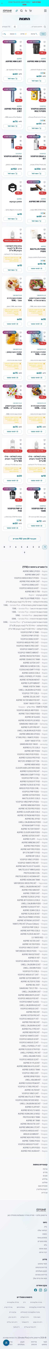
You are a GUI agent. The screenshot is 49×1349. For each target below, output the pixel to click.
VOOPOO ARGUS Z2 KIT (33, 1042)
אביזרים (44, 1192)
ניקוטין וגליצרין (41, 1189)
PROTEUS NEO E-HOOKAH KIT (31, 876)
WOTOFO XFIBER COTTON (32, 761)
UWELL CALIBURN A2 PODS (33, 822)
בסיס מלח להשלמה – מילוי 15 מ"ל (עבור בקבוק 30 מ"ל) (26, 601)
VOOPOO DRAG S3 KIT (34, 639)
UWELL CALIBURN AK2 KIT (33, 886)
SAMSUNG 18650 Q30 (33, 724)
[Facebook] (35, 1290)
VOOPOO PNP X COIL (34, 778)
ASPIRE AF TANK (36, 1120)
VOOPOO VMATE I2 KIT (33, 1035)
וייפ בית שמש (37, 1322)
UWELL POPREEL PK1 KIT (33, 1052)
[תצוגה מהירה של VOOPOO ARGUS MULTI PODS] (44, 93)
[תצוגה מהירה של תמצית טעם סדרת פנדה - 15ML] (44, 336)
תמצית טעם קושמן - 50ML (31, 615)
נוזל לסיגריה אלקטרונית (37, 1307)
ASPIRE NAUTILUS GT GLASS (31, 866)
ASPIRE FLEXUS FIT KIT (34, 907)
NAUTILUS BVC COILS (34, 798)
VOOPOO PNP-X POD (34, 635)
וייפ (24, 1302)
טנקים (45, 1175)
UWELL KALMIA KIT (36, 1080)
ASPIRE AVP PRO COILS (34, 930)
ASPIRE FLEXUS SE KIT (34, 913)
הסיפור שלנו (42, 1230)
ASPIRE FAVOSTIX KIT (34, 954)
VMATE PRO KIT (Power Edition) (30, 924)
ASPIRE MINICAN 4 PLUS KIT (32, 1066)
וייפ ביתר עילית (12, 1322)
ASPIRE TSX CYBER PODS (33, 713)
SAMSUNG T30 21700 (33, 988)
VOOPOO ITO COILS (35, 971)
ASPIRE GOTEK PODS (34, 795)
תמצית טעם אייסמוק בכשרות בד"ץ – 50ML (25, 622)
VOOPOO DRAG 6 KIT (34, 585)
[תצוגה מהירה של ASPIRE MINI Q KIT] (20, 46)
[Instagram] (40, 1290)
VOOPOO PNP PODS (34, 791)
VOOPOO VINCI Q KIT (34, 1093)
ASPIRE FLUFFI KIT (36, 1107)
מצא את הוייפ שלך (40, 1278)
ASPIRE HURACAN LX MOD (32, 1113)
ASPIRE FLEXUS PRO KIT (33, 771)
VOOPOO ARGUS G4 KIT (33, 588)
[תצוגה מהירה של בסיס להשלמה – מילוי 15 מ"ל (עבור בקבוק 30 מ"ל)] (44, 444)
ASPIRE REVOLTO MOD (34, 1110)
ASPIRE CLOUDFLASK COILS (32, 812)
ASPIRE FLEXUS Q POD (34, 896)
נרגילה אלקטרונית (13, 1302)
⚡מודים (24, 34)
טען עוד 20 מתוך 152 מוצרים (24, 539)
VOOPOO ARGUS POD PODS (31, 961)
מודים (45, 1172)
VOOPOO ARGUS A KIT (33, 1130)
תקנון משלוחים (41, 1271)
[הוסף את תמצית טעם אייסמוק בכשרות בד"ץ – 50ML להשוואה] (20, 394)
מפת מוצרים (42, 1241)
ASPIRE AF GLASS (36, 717)
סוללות (44, 1182)
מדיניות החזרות (41, 1274)
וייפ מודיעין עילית (30, 1327)
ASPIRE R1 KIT (37, 957)
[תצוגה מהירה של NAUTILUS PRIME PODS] (44, 233)
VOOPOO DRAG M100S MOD (31, 1100)
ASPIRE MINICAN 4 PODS (33, 734)
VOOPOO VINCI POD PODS (32, 754)
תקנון (24, 4)
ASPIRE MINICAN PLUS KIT (32, 995)
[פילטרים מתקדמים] (15, 27)
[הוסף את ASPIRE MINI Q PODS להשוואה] (44, 50)
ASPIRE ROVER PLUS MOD (32, 720)
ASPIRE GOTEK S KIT (35, 663)
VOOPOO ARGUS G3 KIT (33, 1039)
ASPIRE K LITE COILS (35, 747)
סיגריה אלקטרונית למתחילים (30, 1312)
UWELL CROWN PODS (35, 968)
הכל (43, 34)
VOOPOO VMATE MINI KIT (32, 652)
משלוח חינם (21, 1307)
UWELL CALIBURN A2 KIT (34, 1025)
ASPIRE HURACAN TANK (33, 880)
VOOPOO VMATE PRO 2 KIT (31, 646)
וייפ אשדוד (25, 1322)
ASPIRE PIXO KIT (36, 1012)
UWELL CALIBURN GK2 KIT (33, 1103)
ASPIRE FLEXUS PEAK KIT (33, 1083)
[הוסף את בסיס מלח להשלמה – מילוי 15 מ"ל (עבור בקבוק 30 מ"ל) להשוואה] (20, 237)
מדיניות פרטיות (41, 1267)
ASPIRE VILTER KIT (36, 1090)
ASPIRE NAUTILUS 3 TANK (32, 1097)
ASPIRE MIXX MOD (36, 764)
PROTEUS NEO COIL (35, 873)
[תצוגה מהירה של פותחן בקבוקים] (20, 186)
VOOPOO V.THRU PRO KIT (32, 1086)
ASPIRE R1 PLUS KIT (35, 1063)
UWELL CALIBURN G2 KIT (34, 964)
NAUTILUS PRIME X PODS (33, 917)
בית (45, 1227)
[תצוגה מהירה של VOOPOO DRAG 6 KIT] (44, 141)
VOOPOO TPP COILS (34, 693)
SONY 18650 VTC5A (35, 703)
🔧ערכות (34, 34)
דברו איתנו (43, 1252)
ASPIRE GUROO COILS (34, 673)
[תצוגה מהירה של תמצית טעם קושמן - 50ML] (20, 336)
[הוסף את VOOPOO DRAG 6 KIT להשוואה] (44, 144)
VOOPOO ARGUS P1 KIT (33, 1019)
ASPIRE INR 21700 (36, 591)
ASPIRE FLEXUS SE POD (33, 785)
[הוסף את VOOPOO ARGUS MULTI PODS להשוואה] (44, 97)
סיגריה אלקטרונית (36, 1302)
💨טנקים (13, 34)
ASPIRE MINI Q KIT (36, 574)
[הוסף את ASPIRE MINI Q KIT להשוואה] (20, 50)
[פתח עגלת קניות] (30, 11)
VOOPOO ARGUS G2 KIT (33, 1059)
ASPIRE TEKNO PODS (34, 1141)
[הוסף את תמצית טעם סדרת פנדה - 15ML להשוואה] (44, 340)
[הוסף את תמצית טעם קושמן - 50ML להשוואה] (20, 340)
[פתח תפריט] (45, 10)
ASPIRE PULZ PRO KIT (34, 1029)
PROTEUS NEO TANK (35, 1117)
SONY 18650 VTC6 (36, 741)
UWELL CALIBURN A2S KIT (33, 1005)
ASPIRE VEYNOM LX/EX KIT (32, 920)
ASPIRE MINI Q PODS (35, 571)
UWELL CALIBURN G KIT (34, 991)
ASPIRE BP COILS (36, 856)
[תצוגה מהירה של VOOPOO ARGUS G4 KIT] (20, 141)
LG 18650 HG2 (39, 937)
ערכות (45, 1169)
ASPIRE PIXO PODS (35, 846)
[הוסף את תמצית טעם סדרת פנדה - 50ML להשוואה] (44, 394)
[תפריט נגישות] (6, 1343)
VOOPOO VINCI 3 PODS (33, 859)
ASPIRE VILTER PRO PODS (33, 808)
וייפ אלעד (16, 1327)
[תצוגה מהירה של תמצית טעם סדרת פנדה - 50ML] (44, 390)
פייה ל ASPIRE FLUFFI (35, 839)
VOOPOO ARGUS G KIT (33, 1008)
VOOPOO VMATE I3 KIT (33, 649)
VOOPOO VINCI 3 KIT (34, 1073)
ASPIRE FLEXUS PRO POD (33, 757)
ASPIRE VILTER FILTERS (34, 981)
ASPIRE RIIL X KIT (36, 985)
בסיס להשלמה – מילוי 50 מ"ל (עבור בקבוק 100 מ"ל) (27, 629)
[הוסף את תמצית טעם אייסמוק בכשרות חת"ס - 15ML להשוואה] (44, 286)
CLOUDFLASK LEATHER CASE (31, 768)
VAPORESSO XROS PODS (31, 951)
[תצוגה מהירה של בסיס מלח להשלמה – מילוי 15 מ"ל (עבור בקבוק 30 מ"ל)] (20, 233)
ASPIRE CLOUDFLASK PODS (32, 832)
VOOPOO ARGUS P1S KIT (32, 1144)
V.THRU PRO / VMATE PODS (31, 737)
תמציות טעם (42, 1186)
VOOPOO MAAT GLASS (33, 1002)
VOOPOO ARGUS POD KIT (32, 998)
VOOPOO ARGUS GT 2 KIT (32, 974)
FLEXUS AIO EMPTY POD (33, 669)
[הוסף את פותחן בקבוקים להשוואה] (20, 190)
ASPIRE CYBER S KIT (35, 893)
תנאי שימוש (42, 1264)
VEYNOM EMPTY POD (34, 825)
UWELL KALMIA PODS (35, 1056)
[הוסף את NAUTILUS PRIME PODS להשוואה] (44, 237)
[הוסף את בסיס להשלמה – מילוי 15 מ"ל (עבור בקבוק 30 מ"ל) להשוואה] (44, 448)
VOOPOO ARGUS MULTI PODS (30, 578)
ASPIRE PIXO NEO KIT (34, 1022)
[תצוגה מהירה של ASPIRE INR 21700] (44, 186)
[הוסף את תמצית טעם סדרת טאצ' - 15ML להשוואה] (20, 286)
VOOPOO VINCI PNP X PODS (31, 802)
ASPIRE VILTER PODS (34, 944)
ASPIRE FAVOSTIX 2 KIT (34, 1124)
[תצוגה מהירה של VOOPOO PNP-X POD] (20, 493)
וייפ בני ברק (12, 1317)
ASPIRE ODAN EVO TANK (33, 659)
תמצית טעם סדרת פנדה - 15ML (29, 612)
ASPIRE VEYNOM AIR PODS (32, 815)
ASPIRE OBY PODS (36, 751)
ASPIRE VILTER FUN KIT (34, 829)
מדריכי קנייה (8, 1307)
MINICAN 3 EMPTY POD (34, 774)
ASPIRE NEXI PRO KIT (35, 1032)
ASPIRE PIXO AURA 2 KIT (33, 581)
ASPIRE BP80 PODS (35, 1076)
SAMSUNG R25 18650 (33, 744)
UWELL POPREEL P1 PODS (33, 676)
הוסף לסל (35, 81)
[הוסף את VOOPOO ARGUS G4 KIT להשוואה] (20, 144)
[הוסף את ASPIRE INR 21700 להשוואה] (44, 190)
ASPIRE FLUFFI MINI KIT (34, 683)
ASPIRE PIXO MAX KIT (34, 890)
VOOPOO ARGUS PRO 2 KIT (32, 642)
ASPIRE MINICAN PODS (34, 805)
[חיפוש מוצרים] (21, 10)
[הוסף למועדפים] (44, 42)
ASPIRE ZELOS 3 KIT (35, 696)
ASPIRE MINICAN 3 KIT (34, 842)
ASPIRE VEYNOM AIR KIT (33, 679)
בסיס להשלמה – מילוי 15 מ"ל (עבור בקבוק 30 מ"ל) (28, 625)
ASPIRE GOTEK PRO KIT (34, 1015)
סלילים (44, 1179)
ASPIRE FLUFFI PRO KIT (34, 727)
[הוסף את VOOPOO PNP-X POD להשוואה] (20, 497)
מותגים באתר (42, 1237)
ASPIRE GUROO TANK (34, 1069)
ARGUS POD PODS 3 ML (33, 788)
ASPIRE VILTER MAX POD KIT (31, 700)
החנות (44, 1234)
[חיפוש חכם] (17, 11)
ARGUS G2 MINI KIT (35, 1134)
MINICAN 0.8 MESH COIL (33, 666)
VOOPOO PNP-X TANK (34, 632)
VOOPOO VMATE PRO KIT (32, 863)
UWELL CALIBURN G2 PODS (33, 690)
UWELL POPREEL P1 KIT (34, 1046)
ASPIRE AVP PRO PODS (34, 849)
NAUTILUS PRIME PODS (34, 598)
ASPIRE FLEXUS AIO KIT (34, 934)
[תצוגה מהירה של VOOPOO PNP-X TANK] (44, 493)
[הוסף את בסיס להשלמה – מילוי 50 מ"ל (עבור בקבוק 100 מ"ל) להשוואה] (20, 448)
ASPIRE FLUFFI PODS (35, 1147)
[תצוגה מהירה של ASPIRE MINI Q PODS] (44, 46)
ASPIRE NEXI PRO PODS (33, 1137)
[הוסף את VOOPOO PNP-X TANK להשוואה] (44, 497)
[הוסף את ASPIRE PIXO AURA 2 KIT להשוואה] (20, 97)
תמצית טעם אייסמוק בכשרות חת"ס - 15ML (25, 605)
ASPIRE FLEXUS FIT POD (33, 781)
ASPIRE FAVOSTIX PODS (33, 656)
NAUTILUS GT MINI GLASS (33, 869)
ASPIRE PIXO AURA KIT (34, 1151)
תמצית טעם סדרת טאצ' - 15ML (29, 608)
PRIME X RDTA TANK (35, 686)
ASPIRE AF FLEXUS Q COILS (32, 900)
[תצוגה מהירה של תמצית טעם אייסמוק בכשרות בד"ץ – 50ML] (20, 390)
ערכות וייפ (12, 1312)
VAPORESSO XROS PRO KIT (30, 883)
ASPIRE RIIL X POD (36, 818)
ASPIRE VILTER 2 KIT (35, 941)
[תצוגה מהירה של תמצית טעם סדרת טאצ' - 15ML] (20, 282)
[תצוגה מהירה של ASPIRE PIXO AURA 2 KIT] (20, 93)
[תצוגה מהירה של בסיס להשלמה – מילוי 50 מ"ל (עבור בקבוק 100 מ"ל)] (20, 444)
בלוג (45, 1245)
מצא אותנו (43, 1248)
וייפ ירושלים (25, 1317)
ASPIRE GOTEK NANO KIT (33, 978)
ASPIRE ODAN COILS (35, 910)
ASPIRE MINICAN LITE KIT (33, 1127)
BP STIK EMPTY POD (35, 852)
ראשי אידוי (36, 1317)
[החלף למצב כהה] (26, 11)
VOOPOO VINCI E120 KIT (33, 947)
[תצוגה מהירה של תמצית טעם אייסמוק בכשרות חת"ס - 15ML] (44, 282)
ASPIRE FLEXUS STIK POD (33, 1049)
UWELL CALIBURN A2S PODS (32, 730)
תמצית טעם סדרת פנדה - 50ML (29, 618)
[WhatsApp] (45, 1290)
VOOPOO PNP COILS (34, 927)
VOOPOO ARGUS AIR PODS (32, 710)
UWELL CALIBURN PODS (34, 903)
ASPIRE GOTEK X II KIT (34, 835)
